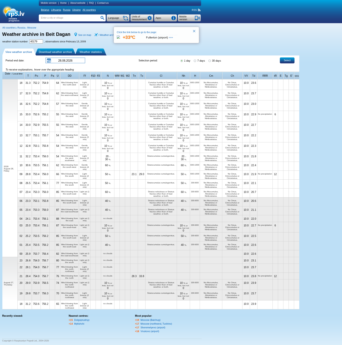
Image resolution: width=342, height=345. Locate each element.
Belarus (45, 10)
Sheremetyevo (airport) (153, 327)
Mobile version (49, 3)
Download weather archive (55, 51)
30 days (216, 60)
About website (78, 3)
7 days (201, 60)
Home (63, 3)
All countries (89, 10)
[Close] (194, 31)
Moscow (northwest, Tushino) (156, 323)
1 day (186, 60)
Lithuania (56, 10)
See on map (84, 35)
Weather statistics (91, 51)
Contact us (103, 3)
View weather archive (18, 51)
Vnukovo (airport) (150, 331)
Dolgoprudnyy (81, 320)
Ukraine (76, 10)
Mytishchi (79, 323)
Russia (66, 10)
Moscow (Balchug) (151, 320)
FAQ (91, 3)
